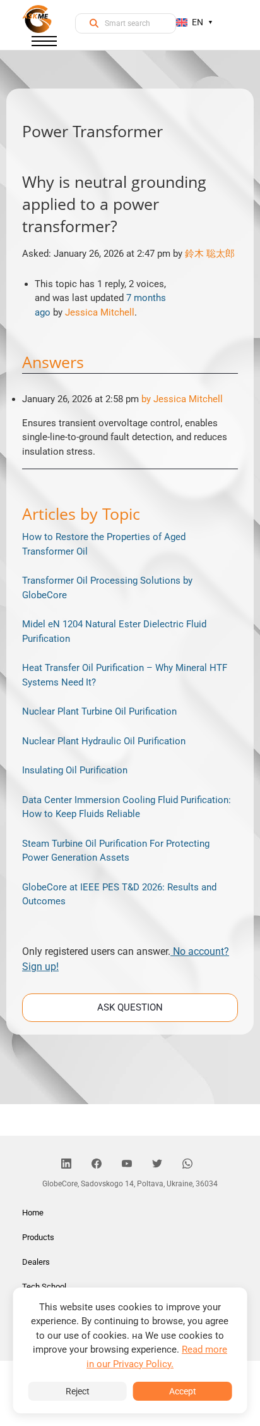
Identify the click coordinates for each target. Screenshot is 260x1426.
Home (33, 1212)
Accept (182, 1391)
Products (38, 1237)
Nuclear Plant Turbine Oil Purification (99, 711)
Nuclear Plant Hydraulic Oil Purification (104, 741)
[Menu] (44, 43)
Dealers (36, 1262)
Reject (78, 1391)
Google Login (130, 487)
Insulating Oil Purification (74, 770)
